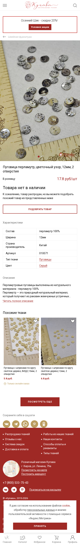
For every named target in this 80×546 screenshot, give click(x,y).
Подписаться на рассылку (45, 489)
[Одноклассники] (43, 424)
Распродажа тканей (17, 434)
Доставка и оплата (16, 449)
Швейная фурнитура (20, 36)
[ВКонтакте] (6, 424)
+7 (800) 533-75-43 (15, 482)
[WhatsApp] (25, 424)
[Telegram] (15, 424)
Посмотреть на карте (34, 470)
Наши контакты (52, 439)
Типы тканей (51, 453)
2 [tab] (41, 156)
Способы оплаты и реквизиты (54, 446)
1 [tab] (39, 156)
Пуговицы (45, 259)
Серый (43, 265)
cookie (66, 505)
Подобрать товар (40, 209)
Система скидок (15, 444)
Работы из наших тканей (58, 434)
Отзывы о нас (13, 439)
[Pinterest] (34, 424)
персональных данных (41, 509)
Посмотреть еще (40, 401)
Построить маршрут (33, 473)
